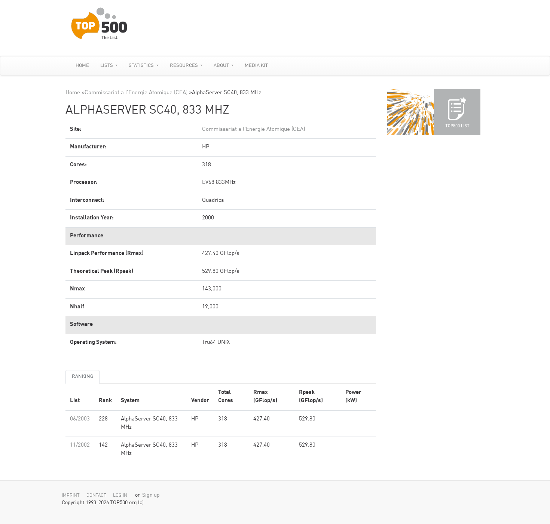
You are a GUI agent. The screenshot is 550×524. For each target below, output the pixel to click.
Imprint (71, 495)
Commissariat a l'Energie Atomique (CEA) (136, 93)
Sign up (151, 495)
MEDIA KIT (256, 65)
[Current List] (457, 112)
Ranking (82, 376)
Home (82, 65)
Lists (107, 65)
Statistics (142, 65)
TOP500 (410, 112)
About (222, 65)
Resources (184, 65)
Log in (120, 495)
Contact (96, 495)
